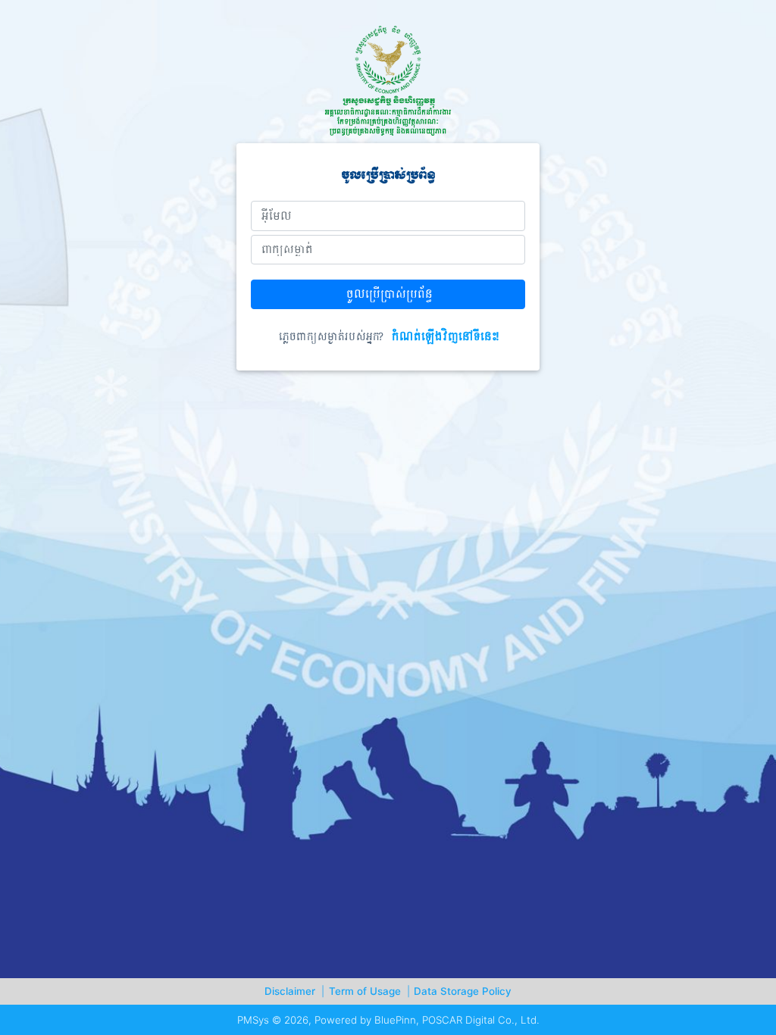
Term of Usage (369, 991)
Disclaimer (294, 991)
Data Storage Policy (463, 991)
